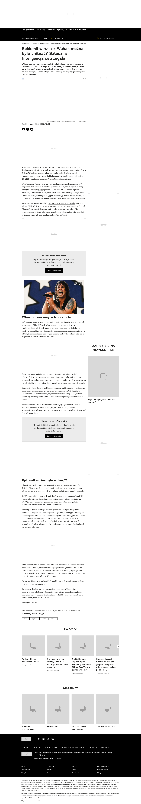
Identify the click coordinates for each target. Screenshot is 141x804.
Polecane (85, 30)
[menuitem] (31, 38)
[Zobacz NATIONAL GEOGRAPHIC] (33, 709)
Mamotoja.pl (25, 770)
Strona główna (26, 43)
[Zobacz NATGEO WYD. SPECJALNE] (83, 709)
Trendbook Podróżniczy (73, 30)
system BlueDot (38, 505)
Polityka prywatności (50, 747)
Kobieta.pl (75, 766)
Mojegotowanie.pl (103, 766)
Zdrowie (53, 619)
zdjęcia (44, 619)
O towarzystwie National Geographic (74, 747)
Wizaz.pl (49, 773)
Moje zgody (105, 747)
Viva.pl (23, 773)
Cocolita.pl (75, 773)
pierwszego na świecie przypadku (62, 203)
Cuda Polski (40, 30)
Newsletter (30, 30)
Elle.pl (23, 766)
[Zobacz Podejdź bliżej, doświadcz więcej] (33, 645)
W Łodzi (31, 173)
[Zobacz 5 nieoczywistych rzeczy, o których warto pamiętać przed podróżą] (58, 645)
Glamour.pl (50, 766)
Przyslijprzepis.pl (102, 770)
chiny (25, 619)
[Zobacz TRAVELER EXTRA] (107, 709)
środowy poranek (29, 170)
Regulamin (36, 747)
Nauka (35, 43)
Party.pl (49, 770)
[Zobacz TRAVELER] (58, 709)
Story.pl (99, 773)
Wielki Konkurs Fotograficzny (54, 30)
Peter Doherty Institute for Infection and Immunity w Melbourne (58, 388)
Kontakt (26, 747)
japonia (34, 619)
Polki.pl (74, 770)
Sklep (24, 30)
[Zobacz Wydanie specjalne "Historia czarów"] (103, 376)
